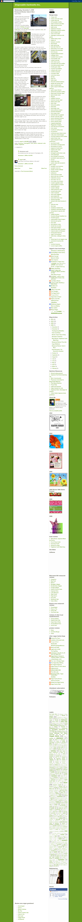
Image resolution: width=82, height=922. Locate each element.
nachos (64, 809)
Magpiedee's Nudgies (56, 124)
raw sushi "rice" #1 (55, 179)
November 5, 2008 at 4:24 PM (25, 155)
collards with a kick (56, 70)
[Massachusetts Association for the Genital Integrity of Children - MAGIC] (52, 895)
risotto (55, 837)
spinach (60, 847)
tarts (57, 853)
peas (65, 815)
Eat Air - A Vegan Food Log (58, 266)
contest (51, 769)
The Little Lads (54, 672)
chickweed (51, 767)
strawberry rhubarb (62, 850)
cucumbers (59, 774)
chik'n (57, 767)
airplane (51, 738)
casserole (51, 763)
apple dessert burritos (56, 25)
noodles (50, 810)
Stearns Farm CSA (55, 620)
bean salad (60, 747)
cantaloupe (63, 761)
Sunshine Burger (55, 631)
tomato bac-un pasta (56, 226)
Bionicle (57, 715)
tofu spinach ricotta (56, 224)
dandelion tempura (63, 777)
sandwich (64, 840)
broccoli (64, 754)
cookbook (57, 769)
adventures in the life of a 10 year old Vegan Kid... (58, 653)
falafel (50, 782)
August (54, 357)
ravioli (61, 831)
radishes (51, 829)
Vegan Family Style (56, 684)
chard (50, 764)
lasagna (57, 801)
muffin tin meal (62, 808)
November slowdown (57, 336)
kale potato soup (55, 108)
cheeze (61, 764)
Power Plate (54, 384)
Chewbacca (59, 717)
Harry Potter (55, 721)
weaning (64, 862)
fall (61, 782)
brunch (57, 756)
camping (63, 759)
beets (54, 749)
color (65, 768)
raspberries (63, 829)
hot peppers (53, 796)
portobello (64, 820)
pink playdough (55, 154)
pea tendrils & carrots (56, 146)
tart (53, 853)
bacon (50, 744)
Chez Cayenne (54, 259)
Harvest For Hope (55, 545)
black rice (63, 752)
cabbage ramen (55, 55)
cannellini (57, 761)
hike (60, 795)
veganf (21, 159)
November (55, 329)
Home (30, 168)
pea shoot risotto (55, 143)
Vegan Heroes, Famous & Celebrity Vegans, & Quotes (58, 656)
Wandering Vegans (55, 304)
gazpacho (51, 792)
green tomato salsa (55, 95)
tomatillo (64, 857)
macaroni (63, 804)
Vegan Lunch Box (55, 298)
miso (56, 806)
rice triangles (63, 836)
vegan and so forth (55, 649)
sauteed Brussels (55, 186)
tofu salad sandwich (54, 857)
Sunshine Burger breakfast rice (58, 216)
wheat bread (51, 863)
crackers (51, 773)
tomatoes (57, 858)
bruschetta (64, 756)
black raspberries (53, 752)
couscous (63, 772)
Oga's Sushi (54, 594)
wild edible (56, 864)
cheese (56, 764)
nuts (60, 810)
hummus (60, 796)
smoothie (59, 844)
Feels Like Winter (56, 332)
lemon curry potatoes (56, 119)
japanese (53, 797)
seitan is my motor (55, 289)
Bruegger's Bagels (55, 584)
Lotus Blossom (55, 592)
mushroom (58, 809)
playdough (58, 819)
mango (50, 805)
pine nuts (60, 816)
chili (61, 767)
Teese (52, 633)
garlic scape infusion (56, 90)
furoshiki (51, 790)
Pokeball (63, 726)
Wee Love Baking (55, 306)
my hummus (54, 131)
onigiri (60, 811)
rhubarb (50, 836)
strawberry (53, 850)
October (54, 353)
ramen (56, 829)
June (53, 360)
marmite (55, 805)
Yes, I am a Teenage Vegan (57, 661)
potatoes (57, 823)
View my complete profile (55, 410)
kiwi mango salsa (55, 113)
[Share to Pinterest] (35, 141)
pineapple (65, 816)
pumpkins (64, 825)
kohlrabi (55, 800)
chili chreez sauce (55, 61)
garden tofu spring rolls (57, 83)
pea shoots (61, 814)
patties (50, 814)
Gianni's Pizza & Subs (56, 589)
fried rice (51, 788)
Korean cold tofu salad (56, 116)
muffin (66, 806)
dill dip (53, 76)
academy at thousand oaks (57, 640)
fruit (57, 788)
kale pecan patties (55, 105)
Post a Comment (19, 166)
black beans (63, 751)
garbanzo (56, 790)
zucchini (55, 866)
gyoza (52, 795)
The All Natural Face (56, 623)
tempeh (65, 853)
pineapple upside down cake (58, 153)
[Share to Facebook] (34, 141)
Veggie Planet (21, 917)
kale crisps (53, 103)
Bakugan (61, 714)
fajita (59, 781)
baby (50, 743)
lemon (66, 801)
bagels (60, 744)
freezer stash (63, 787)
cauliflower (57, 763)
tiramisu (58, 854)
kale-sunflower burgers (56, 110)
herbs (56, 795)
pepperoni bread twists (56, 148)
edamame (53, 779)
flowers (61, 786)
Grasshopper (54, 607)
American (20, 143)
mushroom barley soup (57, 129)
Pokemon (52, 728)
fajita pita (64, 781)
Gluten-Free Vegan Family (57, 682)
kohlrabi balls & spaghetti (57, 115)
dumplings (65, 778)
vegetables (61, 859)
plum (64, 819)
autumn (58, 742)
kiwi (65, 799)
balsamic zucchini (55, 42)
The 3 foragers (54, 291)
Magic (55, 724)
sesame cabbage (55, 187)
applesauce (63, 739)
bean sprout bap (55, 45)
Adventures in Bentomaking (58, 250)
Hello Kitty (64, 721)
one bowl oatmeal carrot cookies (59, 136)
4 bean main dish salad (57, 18)
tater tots (60, 853)
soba (64, 844)
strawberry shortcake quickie (58, 209)
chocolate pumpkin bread (57, 65)
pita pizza (56, 818)
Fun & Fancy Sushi (55, 542)
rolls (65, 837)
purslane (65, 826)
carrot (50, 762)
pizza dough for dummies (57, 156)
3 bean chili (54, 17)
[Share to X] (32, 141)
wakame (57, 861)
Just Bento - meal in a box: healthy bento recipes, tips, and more (57, 278)
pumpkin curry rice (55, 168)
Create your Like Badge (62, 898)
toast (62, 854)
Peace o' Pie (54, 609)
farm (65, 783)
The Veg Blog (54, 651)
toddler (66, 854)
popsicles (57, 820)
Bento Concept (54, 256)
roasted (60, 837)
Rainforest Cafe (55, 599)
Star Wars (55, 732)
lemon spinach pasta (56, 121)
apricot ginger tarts (55, 32)
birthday (53, 751)
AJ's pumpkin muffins (56, 22)
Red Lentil (20, 916)
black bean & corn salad (57, 48)
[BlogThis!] (31, 141)
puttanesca (53, 173)
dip (61, 778)
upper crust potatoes (56, 234)
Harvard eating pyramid (57, 373)
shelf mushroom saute (56, 189)
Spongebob (51, 730)
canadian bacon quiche (57, 56)
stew (60, 849)
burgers (64, 757)
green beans (51, 793)
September (55, 355)
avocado (64, 742)
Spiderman (64, 728)
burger (50, 757)
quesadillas (53, 828)
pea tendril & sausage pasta (58, 144)
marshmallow (62, 805)
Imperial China (54, 591)
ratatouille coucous (56, 177)
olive (50, 811)
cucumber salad (55, 73)
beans (54, 748)
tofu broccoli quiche (56, 221)
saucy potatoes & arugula (57, 184)
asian (63, 741)
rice (56, 836)
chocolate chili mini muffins (58, 63)
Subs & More (54, 601)
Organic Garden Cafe (23, 912)
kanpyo (56, 799)
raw (66, 831)
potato (61, 822)
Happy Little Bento (55, 268)
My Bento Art (54, 285)
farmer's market (57, 784)
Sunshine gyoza (55, 217)
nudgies (55, 810)
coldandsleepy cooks (56, 659)
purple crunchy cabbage (57, 169)
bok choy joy (54, 52)
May (53, 362)
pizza (60, 818)
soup (54, 845)
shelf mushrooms (59, 843)
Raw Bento (53, 287)
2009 (52, 323)
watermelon (57, 862)
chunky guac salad (55, 66)
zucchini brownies (55, 244)
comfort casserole (55, 71)
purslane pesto (54, 171)
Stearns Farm (62, 732)
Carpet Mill (26, 28)
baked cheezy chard (56, 38)
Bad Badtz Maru (53, 714)
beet (63, 748)
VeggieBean (54, 302)
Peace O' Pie (21, 914)
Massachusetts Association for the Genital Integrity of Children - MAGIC (59, 895)
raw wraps (64, 833)
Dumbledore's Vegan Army (57, 261)
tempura (53, 854)
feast (65, 784)
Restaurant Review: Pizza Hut (59, 342)
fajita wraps (54, 80)
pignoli (55, 816)
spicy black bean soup (56, 197)
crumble (65, 773)
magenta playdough (56, 123)
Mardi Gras (61, 724)
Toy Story (62, 734)
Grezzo (20, 907)
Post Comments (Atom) (27, 171)
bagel (55, 744)
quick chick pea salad (56, 174)
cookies (53, 772)
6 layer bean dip (55, 20)
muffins (51, 809)
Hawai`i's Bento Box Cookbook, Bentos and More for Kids (58, 271)
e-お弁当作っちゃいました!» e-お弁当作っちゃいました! (58, 264)
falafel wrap (56, 782)
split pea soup (54, 204)
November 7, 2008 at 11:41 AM (25, 163)
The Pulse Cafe (54, 612)
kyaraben (65, 800)
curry (62, 776)
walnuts (51, 862)
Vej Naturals (21, 919)
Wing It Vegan (54, 309)
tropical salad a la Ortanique (58, 231)
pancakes (53, 813)
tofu (52, 855)
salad (60, 838)
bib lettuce (65, 749)
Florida (56, 720)
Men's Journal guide (56, 378)
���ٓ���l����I (56, 313)
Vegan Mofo (54, 736)
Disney (55, 718)
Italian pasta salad (55, 101)
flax (56, 786)
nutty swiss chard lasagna (57, 134)
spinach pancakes (55, 199)
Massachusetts (54, 725)
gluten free (63, 792)
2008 (52, 325)
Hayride (53, 96)
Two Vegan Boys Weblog (57, 662)
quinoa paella (63, 828)
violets (50, 861)
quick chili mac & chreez (57, 176)
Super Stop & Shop (56, 622)
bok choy (58, 753)
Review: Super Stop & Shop (59, 334)
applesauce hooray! (56, 28)
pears (61, 815)
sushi (55, 852)
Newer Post (17, 168)
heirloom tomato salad (56, 100)
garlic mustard (54, 791)
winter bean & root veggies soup (59, 239)
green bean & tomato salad (57, 93)
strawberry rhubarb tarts (57, 207)
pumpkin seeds (56, 825)
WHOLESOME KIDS (56, 670)
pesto (50, 816)
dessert (52, 778)
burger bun (57, 757)
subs (44, 143)
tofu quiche (57, 855)
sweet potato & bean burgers (58, 219)
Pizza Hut (53, 597)
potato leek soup (55, 161)
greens (57, 793)
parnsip (59, 813)
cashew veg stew (55, 60)
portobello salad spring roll (58, 158)
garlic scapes (62, 791)
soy (59, 845)
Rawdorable (54, 643)
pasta (64, 813)
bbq (51, 747)
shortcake (53, 844)
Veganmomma (54, 668)
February (54, 368)
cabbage (51, 759)
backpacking (63, 743)
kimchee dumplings (56, 111)
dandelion (55, 777)
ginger (56, 792)
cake (57, 759)
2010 (52, 321)
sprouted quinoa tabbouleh (60, 848)
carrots (57, 762)
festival (51, 786)
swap (62, 852)
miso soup (61, 806)
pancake (65, 811)
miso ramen (54, 128)
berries (59, 749)
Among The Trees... (56, 638)
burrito (51, 758)
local (55, 804)
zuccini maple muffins (56, 245)
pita (51, 818)
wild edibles (63, 864)
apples (56, 739)
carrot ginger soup (55, 58)
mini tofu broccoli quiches (57, 126)
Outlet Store (17, 29)
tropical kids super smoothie (58, 229)
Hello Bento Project (56, 274)
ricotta (50, 837)
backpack (56, 743)
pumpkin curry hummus (57, 166)
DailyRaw (53, 677)
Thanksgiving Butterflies (58, 330)
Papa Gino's (54, 596)
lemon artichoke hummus (57, 118)
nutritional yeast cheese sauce (58, 133)
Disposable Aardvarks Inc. (27, 5)
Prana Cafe (53, 610)
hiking (65, 795)
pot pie (52, 159)
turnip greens (52, 859)
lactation (52, 801)
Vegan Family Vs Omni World (58, 666)
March (54, 366)
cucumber (53, 774)
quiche (58, 828)
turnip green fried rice (56, 232)
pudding (51, 824)
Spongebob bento (60, 730)
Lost (61, 723)
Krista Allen (54, 891)
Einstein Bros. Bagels (56, 586)
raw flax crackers (56, 833)
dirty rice (53, 78)
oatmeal (64, 810)
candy (50, 761)
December (55, 327)
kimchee (61, 799)
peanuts (56, 815)
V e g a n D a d (54, 295)
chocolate (53, 768)
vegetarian (21, 144)
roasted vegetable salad (57, 183)
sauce (53, 841)
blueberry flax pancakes (57, 50)
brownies (51, 756)
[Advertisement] (61, 564)
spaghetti (64, 845)
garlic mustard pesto (56, 85)
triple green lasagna (56, 227)
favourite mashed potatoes (57, 81)
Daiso (65, 717)
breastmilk (58, 754)
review (62, 834)
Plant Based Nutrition (56, 383)
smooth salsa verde (56, 191)
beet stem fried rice (56, 47)
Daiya (52, 630)
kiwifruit (50, 800)
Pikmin (55, 726)
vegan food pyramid (56, 386)
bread (64, 753)
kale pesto (53, 106)
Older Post (44, 168)
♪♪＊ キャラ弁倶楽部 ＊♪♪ (58, 311)
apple (50, 739)
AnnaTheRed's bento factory (58, 252)
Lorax (57, 723)
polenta (50, 820)
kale (52, 799)
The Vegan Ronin (55, 293)
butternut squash (60, 758)
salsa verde (56, 840)
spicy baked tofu (55, 196)
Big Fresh (53, 581)
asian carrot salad (55, 33)
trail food (64, 858)
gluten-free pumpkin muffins (58, 91)
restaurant (40, 143)
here (42, 29)
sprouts (50, 849)
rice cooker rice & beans (57, 181)
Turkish (16, 144)
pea (55, 814)
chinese (65, 767)
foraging (56, 787)
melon (50, 806)
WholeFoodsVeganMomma (57, 645)
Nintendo (62, 725)
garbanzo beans (63, 790)
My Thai (20, 911)
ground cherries (64, 793)
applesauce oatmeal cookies (58, 30)
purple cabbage (52, 826)
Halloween (64, 720)
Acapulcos (53, 579)
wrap (50, 866)
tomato (51, 858)
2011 (52, 319)
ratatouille (57, 831)
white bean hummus (60, 863)
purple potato (59, 826)
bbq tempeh (54, 43)
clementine (59, 768)
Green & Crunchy (55, 680)
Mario (66, 724)
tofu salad (53, 222)
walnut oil (63, 861)
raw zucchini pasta (53, 834)
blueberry (51, 753)
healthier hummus (55, 98)
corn (58, 772)
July (53, 358)
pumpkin (57, 824)
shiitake (65, 843)
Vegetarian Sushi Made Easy (58, 547)
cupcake (65, 774)
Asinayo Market (55, 618)
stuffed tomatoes (55, 214)
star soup (53, 206)
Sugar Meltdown (56, 344)
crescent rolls (58, 773)
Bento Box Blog (55, 254)
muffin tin (53, 808)
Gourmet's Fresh (55, 543)
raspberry (51, 831)
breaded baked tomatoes (57, 53)
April (53, 364)
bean (55, 747)
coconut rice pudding (56, 68)
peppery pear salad (55, 149)
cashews (63, 762)
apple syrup (54, 27)
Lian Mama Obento (55, 280)
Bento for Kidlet (55, 258)
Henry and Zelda (55, 647)
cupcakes (54, 776)
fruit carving (63, 788)
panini (35, 143)
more (32, 143)
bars (63, 745)
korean (60, 800)
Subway (22, 26)
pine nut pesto (54, 151)
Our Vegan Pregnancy (56, 664)
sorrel (50, 845)
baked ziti (53, 40)
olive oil (55, 811)
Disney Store (61, 718)
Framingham (27, 143)
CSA (51, 717)
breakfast (51, 754)
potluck (63, 823)
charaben (64, 763)
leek (62, 801)
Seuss (59, 728)
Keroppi (53, 723)
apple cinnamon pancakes (57, 23)
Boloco (53, 582)
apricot (51, 741)
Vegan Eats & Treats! (56, 296)
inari (66, 796)
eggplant (60, 779)
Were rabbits (54, 307)
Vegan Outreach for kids (57, 388)
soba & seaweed (55, 192)
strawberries (64, 849)
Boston (63, 715)
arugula (57, 741)
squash (55, 849)
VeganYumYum (55, 300)
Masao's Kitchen (22, 909)
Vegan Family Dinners (56, 678)
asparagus (51, 742)
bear (59, 748)
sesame (52, 843)
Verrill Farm (54, 625)
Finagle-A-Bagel (55, 587)
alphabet (59, 738)
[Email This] (29, 141)
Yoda (65, 736)
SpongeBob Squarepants (58, 729)
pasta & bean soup (55, 138)
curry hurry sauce (55, 75)
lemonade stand (60, 802)
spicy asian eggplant (56, 194)
